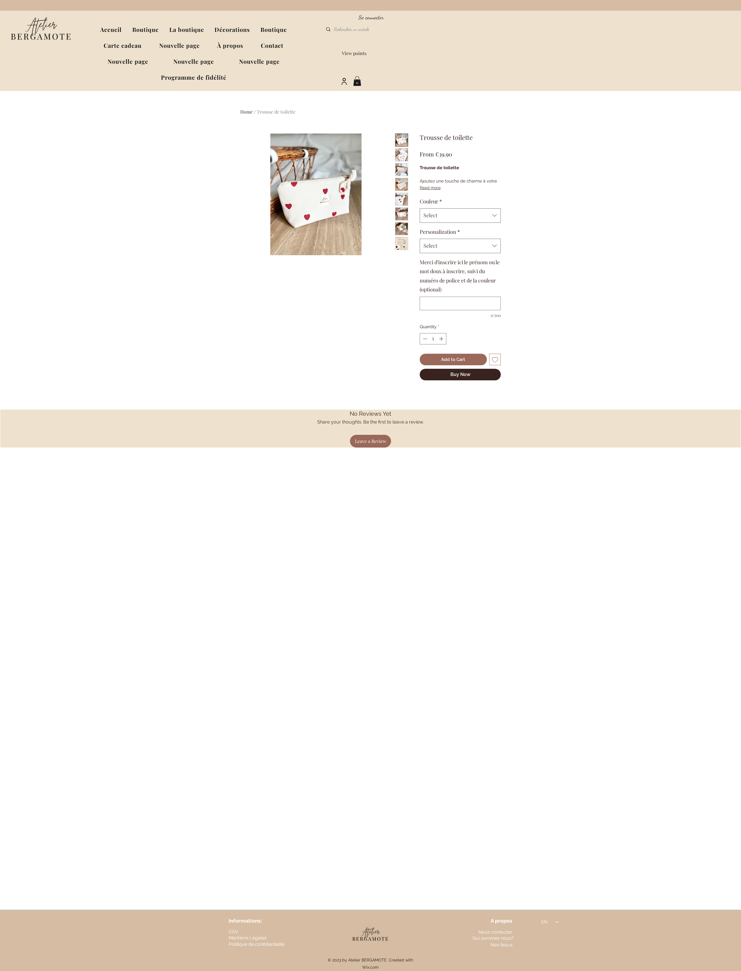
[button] (186, 29)
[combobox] (460, 215)
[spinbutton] (433, 338)
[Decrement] (424, 338)
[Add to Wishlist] (495, 360)
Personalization (440, 231)
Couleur (431, 201)
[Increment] (442, 338)
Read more (430, 187)
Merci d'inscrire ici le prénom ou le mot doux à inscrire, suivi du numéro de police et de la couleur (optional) (460, 276)
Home (246, 112)
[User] (344, 81)
